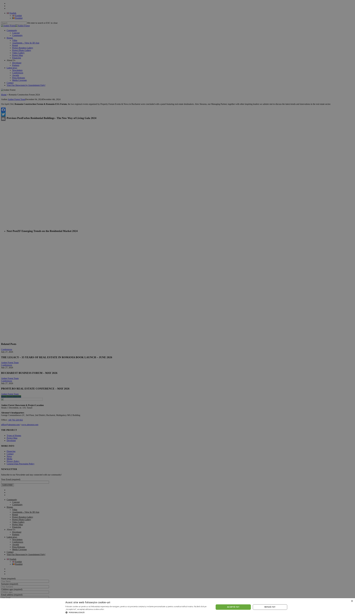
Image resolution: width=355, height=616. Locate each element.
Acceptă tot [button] (233, 607)
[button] (137, 612)
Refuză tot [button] (270, 607)
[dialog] (177, 607)
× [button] (352, 601)
